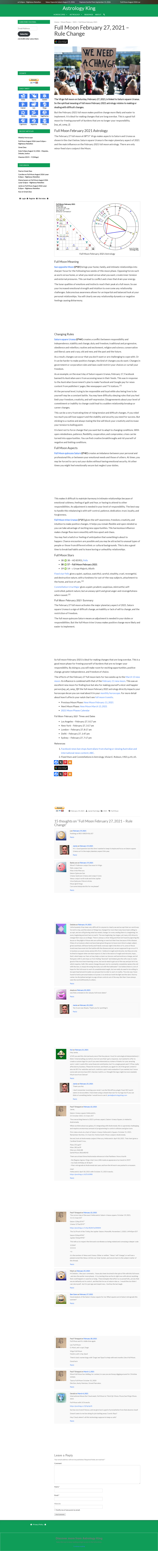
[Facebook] (56, 762)
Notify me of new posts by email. (68, 1510)
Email (56, 1495)
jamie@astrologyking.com (117, 1095)
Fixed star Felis (61, 573)
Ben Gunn (73, 1294)
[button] (104, 14)
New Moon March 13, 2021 (93, 706)
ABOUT (98, 14)
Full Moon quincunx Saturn (67, 453)
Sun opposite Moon (64, 267)
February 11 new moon (113, 681)
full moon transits (104, 697)
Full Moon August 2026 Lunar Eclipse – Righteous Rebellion (129, 2)
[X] (61, 762)
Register (32, 198)
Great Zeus (22, 147)
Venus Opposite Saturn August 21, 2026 (47, 2)
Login (24, 198)
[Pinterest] (65, 762)
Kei (71, 1050)
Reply (72, 837)
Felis (85, 560)
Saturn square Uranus (65, 339)
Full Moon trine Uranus (65, 519)
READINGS (88, 14)
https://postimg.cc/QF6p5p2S (81, 1406)
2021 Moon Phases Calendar (75, 710)
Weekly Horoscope (25, 137)
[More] (70, 762)
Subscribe (24, 34)
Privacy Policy (38, 1524)
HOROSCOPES (59, 14)
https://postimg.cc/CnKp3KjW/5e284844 (85, 1228)
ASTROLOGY (75, 14)
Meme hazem (23, 180)
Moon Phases (66, 22)
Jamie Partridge (94, 811)
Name (56, 1487)
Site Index (42, 198)
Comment (58, 1463)
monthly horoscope (110, 693)
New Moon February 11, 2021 (99, 702)
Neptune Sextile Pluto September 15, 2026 (81, 2)
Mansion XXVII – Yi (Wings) (28, 157)
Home (56, 22)
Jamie (75, 846)
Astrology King (79, 8)
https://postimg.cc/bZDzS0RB (81, 1174)
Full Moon (114, 811)
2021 (75, 22)
